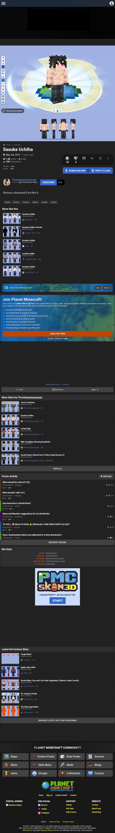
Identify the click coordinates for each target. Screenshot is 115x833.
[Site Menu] (3, 3)
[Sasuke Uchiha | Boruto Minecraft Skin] (12, 231)
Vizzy (27, 246)
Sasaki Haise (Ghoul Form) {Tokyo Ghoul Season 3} (42, 455)
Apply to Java (102, 170)
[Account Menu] (111, 3)
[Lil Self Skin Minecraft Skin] (10, 433)
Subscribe (49, 182)
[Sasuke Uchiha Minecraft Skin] (12, 218)
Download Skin (77, 170)
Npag (26, 673)
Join (98, 288)
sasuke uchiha (28, 253)
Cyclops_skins (30, 233)
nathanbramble (30, 259)
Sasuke (44, 202)
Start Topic (107, 476)
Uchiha (53, 202)
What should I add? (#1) (14, 492)
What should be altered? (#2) (16, 482)
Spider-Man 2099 (28, 667)
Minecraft (26, 830)
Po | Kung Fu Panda (29, 694)
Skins (8, 145)
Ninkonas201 (28, 712)
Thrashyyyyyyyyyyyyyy (24, 179)
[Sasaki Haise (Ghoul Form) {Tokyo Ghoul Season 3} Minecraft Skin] (10, 459)
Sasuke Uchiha (28, 214)
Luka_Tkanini (30, 272)
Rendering (19, 517)
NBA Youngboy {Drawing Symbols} (35, 442)
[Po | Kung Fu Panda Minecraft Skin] (10, 698)
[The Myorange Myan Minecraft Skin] (10, 711)
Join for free (57, 333)
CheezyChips (28, 699)
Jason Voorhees (28, 402)
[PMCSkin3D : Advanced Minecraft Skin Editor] (57, 605)
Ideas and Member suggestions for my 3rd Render (26, 513)
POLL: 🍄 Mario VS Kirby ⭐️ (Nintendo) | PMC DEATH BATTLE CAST (38, 524)
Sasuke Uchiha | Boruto (32, 227)
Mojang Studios (47, 830)
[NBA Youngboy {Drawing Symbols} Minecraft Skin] (10, 446)
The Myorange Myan (29, 707)
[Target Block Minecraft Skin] (10, 658)
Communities (8, 485)
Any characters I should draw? (17, 503)
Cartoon (17, 145)
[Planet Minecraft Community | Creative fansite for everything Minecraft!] (57, 786)
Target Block (26, 654)
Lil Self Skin (26, 429)
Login (65, 339)
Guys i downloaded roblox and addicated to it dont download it (32, 535)
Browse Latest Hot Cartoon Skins (57, 720)
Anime (7, 202)
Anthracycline (29, 686)
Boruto (16, 202)
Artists (17, 506)
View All (57, 468)
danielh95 (28, 220)
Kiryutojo (27, 660)
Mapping (18, 485)
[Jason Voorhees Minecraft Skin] (10, 406)
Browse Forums (57, 542)
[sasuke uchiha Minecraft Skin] (12, 257)
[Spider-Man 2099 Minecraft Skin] (10, 671)
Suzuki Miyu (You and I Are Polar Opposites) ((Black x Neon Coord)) (50, 680)
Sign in (107, 288)
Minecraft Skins (53, 384)
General (17, 527)
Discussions (7, 527)
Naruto (35, 202)
